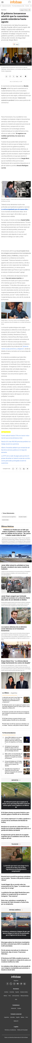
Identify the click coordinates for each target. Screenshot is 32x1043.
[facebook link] (7, 983)
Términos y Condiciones (10, 1030)
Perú (9, 995)
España (17, 992)
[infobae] (16, 2)
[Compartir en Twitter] (13, 76)
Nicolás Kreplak (22, 516)
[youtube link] (17, 983)
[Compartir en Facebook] (10, 76)
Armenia (29, 6)
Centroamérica (15, 995)
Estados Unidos (24, 992)
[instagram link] (14, 983)
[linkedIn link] (24, 983)
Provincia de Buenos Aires (15, 6)
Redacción (13, 1008)
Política (3, 10)
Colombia (11, 992)
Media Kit (16, 1021)
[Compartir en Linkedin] (17, 76)
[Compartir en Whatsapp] (6, 76)
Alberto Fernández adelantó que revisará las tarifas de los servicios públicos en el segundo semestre (15, 450)
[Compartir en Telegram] (20, 76)
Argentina (6, 1017)
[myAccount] (29, 2)
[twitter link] (11, 983)
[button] (2, 2)
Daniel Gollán (5, 519)
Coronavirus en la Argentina (9, 516)
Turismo (24, 6)
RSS (16, 999)
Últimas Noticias (24, 995)
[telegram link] (21, 983)
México (5, 995)
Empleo (19, 1008)
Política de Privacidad (22, 1030)
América (6, 992)
